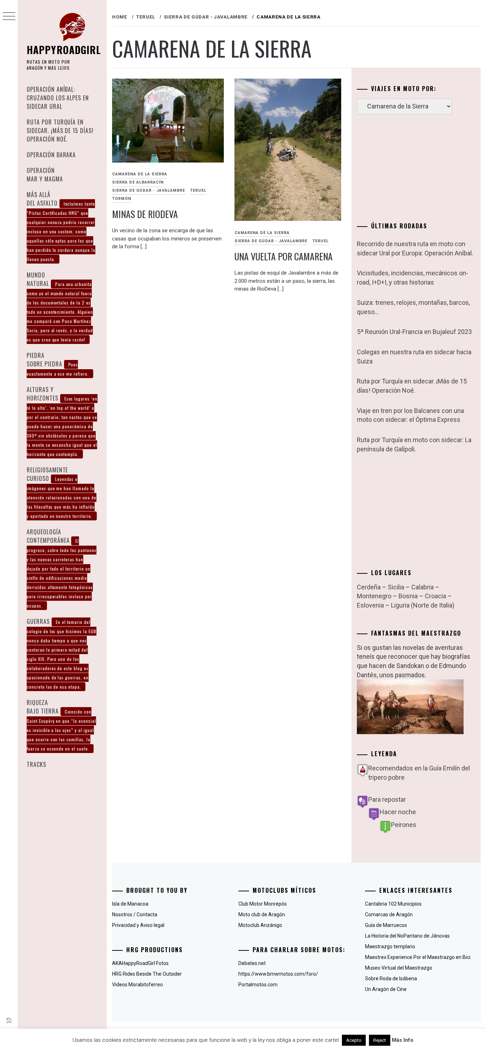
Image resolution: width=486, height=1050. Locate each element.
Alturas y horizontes (62, 421)
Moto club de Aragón (261, 914)
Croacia (435, 596)
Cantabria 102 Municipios (393, 904)
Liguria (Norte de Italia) (422, 605)
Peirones (403, 824)
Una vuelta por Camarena (283, 256)
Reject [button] (379, 1040)
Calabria (422, 587)
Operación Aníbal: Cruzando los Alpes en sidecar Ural (58, 98)
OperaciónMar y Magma (45, 174)
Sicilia (396, 587)
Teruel (198, 190)
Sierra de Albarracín (138, 182)
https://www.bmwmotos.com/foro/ (278, 974)
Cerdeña (369, 587)
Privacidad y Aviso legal (138, 925)
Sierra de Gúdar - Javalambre (148, 190)
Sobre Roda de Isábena (391, 978)
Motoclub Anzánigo (260, 925)
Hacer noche (398, 812)
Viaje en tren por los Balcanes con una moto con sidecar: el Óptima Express (410, 415)
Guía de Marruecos (386, 925)
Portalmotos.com (258, 984)
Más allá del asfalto (61, 226)
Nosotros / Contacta (134, 914)
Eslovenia (370, 605)
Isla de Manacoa (130, 904)
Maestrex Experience (388, 957)
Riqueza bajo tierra (61, 725)
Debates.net (252, 963)
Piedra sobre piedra (58, 364)
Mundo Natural (60, 307)
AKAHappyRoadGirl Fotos (140, 963)
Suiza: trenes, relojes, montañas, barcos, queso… (413, 307)
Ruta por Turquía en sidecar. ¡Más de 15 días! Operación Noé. (60, 130)
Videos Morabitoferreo (137, 984)
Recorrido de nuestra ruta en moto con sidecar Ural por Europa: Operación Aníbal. (415, 248)
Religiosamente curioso (61, 492)
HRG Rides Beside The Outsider (147, 974)
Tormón (121, 198)
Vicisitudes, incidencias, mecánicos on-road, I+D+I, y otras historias (412, 277)
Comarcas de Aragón (389, 914)
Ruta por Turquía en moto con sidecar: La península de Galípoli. (414, 444)
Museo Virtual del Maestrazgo (398, 968)
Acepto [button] (353, 1040)
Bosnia (408, 596)
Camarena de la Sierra (139, 174)
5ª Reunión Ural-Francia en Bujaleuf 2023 (414, 331)
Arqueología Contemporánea (61, 568)
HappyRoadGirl (64, 49)
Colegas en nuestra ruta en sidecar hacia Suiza (414, 356)
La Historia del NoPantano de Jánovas (407, 936)
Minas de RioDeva (145, 214)
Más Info (402, 1040)
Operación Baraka (51, 154)
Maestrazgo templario (390, 946)
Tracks (36, 764)
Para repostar (387, 799)
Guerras (61, 653)
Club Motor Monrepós (262, 904)
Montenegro (374, 596)
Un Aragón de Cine (386, 989)
